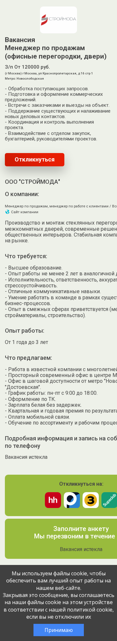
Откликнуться (35, 159)
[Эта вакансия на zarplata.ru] (91, 506)
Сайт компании (24, 212)
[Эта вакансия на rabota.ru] (72, 506)
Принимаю (59, 630)
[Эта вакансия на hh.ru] (53, 506)
